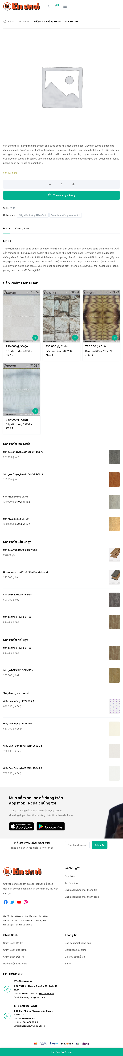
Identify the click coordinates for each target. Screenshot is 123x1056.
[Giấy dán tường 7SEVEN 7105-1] (21, 389)
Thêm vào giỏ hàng (64, 195)
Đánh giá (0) (22, 228)
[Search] (48, 6)
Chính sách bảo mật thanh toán (82, 896)
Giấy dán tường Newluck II (65, 215)
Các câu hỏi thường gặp (78, 942)
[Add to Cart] (35, 338)
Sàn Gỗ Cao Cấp (25, 925)
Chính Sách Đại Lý (13, 942)
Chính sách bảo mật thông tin (81, 889)
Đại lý (68, 963)
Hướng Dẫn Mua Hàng (15, 963)
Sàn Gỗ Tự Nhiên (40, 920)
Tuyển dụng (71, 883)
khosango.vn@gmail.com (32, 997)
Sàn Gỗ (6, 916)
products (24, 21)
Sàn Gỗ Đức (43, 916)
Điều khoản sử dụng (75, 949)
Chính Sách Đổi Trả (13, 956)
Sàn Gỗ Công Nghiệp (19, 916)
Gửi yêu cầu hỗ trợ (75, 956)
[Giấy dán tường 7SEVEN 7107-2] (21, 316)
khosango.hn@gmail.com (32, 1026)
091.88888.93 (30, 1022)
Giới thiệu (70, 876)
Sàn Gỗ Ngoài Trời (10, 925)
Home (11, 21)
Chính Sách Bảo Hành (15, 949)
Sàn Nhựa (33, 916)
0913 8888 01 (46, 993)
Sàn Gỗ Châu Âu (10, 920)
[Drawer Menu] (65, 6)
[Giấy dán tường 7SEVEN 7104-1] (61, 316)
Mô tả (6, 228)
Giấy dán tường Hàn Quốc (33, 215)
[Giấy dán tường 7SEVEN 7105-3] (101, 316)
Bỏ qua (68, 1052)
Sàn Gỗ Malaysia (25, 920)
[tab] (6, 228)
